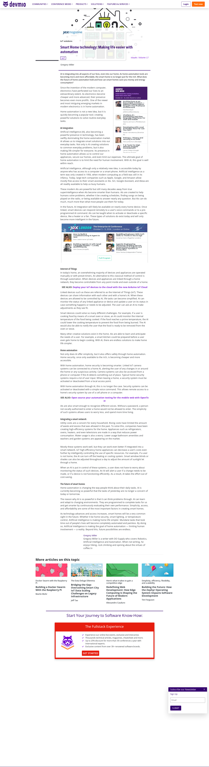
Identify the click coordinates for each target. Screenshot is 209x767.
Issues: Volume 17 (140, 57)
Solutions (96, 4)
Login (186, 4)
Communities (39, 4)
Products (81, 4)
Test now (198, 4)
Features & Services (117, 4)
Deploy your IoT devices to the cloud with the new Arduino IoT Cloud (110, 287)
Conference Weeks (61, 4)
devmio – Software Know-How (16, 4)
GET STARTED (90, 653)
